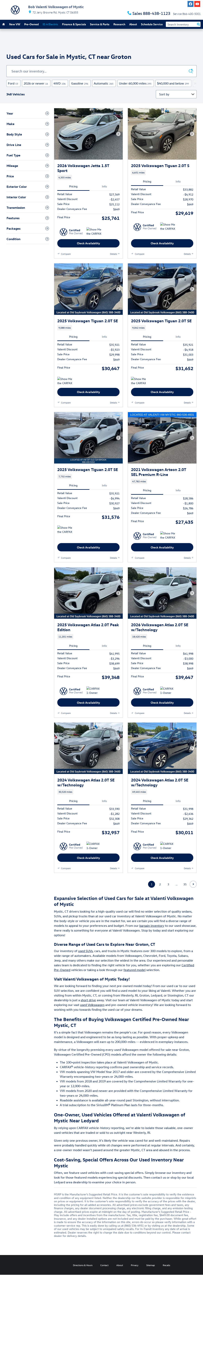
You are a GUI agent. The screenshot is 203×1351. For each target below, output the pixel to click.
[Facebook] (190, 4)
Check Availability (88, 243)
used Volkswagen (92, 1005)
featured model (135, 970)
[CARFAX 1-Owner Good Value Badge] (167, 691)
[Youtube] (197, 4)
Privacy (134, 1265)
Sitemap (150, 1265)
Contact (104, 1265)
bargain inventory (151, 926)
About (133, 24)
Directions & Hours (82, 1265)
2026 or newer (36, 83)
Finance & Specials (74, 24)
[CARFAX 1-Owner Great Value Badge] (93, 691)
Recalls (166, 1265)
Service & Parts (99, 24)
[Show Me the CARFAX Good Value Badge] (93, 232)
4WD (60, 83)
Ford (13, 83)
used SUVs (85, 951)
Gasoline (79, 83)
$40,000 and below (173, 83)
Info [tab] (104, 186)
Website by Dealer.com (17, 1265)
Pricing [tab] (73, 186)
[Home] (15, 10)
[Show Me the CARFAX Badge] (64, 381)
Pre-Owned (31, 24)
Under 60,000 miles (135, 83)
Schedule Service (152, 24)
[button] (88, 177)
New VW (14, 24)
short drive (88, 1000)
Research (119, 24)
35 (185, 884)
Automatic (103, 83)
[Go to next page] (193, 884)
